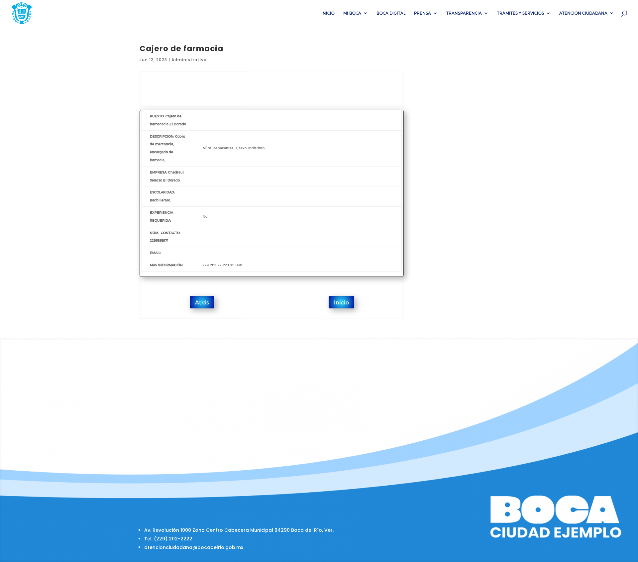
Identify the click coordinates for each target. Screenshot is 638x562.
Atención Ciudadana (583, 13)
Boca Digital (390, 13)
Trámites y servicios (520, 13)
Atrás (202, 302)
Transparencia (464, 13)
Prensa (422, 13)
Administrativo (189, 59)
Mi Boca (352, 13)
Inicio (328, 13)
